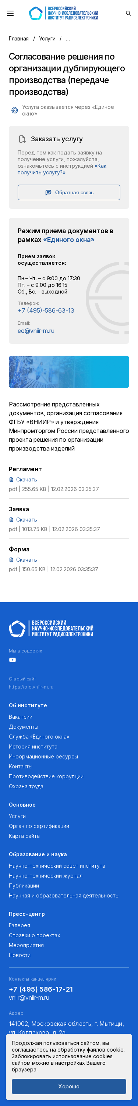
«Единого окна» (69, 239)
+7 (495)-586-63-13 (46, 310)
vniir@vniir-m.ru (29, 997)
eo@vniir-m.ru (36, 330)
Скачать (26, 479)
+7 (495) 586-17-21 (41, 989)
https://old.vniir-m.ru (31, 687)
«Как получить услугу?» (62, 169)
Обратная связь (74, 192)
